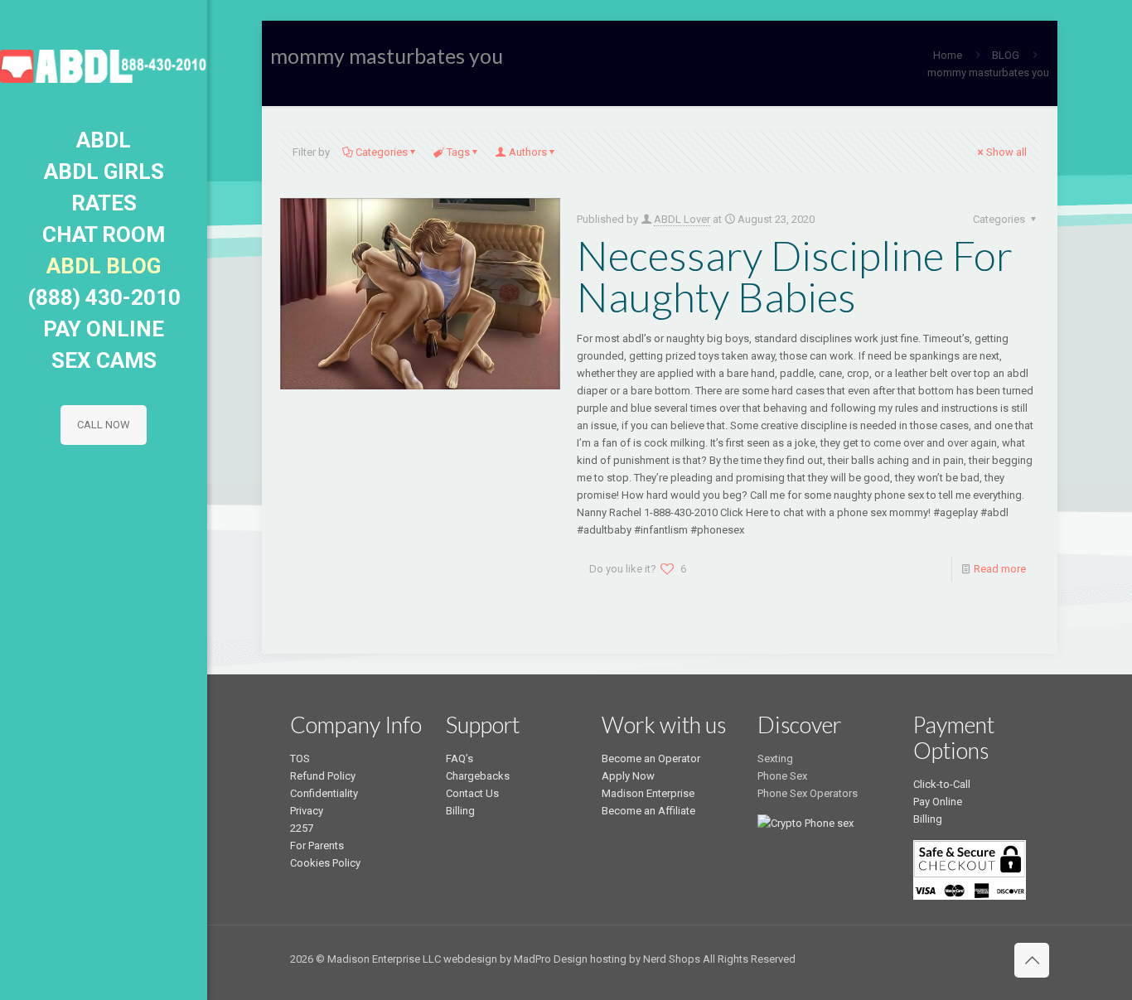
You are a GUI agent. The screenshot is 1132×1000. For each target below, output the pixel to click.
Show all (1006, 152)
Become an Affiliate (648, 810)
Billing (460, 810)
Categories (382, 152)
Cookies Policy (325, 863)
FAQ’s (459, 758)
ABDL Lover (682, 219)
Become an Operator (651, 758)
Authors (528, 152)
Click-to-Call (941, 784)
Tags (458, 152)
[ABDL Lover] (103, 62)
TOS (300, 758)
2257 (301, 828)
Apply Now (628, 776)
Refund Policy (323, 776)
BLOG (1005, 55)
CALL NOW (103, 424)
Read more (1000, 569)
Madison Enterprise (648, 793)
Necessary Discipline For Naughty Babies (795, 275)
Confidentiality (324, 793)
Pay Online (937, 801)
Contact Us (472, 793)
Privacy (306, 810)
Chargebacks (478, 776)
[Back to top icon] (1031, 960)
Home (947, 55)
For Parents (317, 845)
